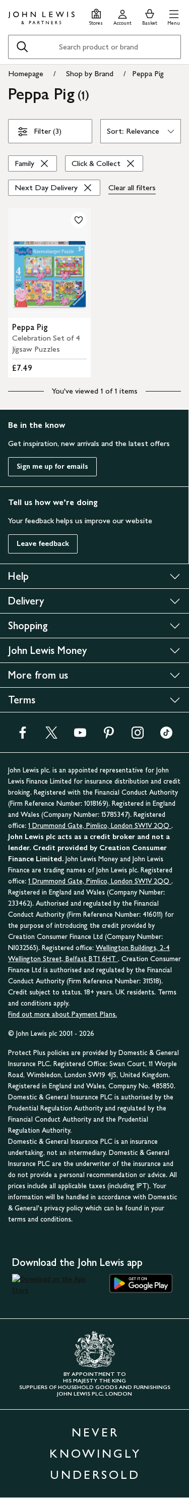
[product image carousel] (49, 263)
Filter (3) (47, 131)
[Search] (22, 47)
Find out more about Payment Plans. (62, 1014)
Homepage (25, 73)
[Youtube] (80, 736)
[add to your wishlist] (79, 220)
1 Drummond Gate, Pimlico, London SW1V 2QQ (99, 825)
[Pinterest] (109, 736)
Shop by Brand (89, 73)
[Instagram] (138, 736)
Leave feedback (43, 543)
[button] (173, 16)
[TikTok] (166, 736)
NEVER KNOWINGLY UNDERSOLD (95, 1453)
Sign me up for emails (52, 466)
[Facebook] (23, 736)
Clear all (132, 187)
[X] (51, 736)
